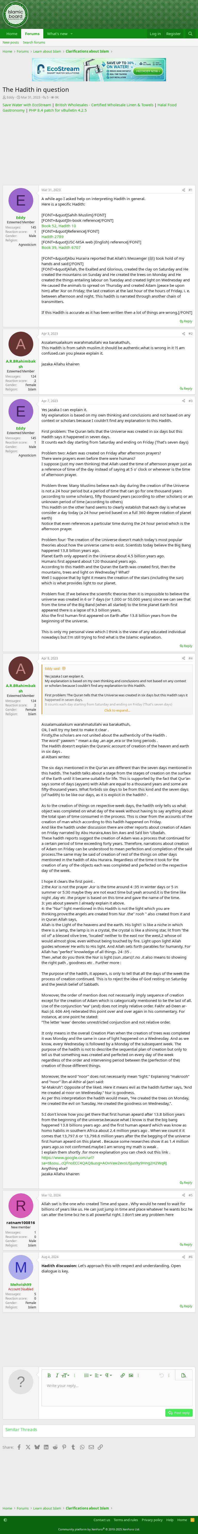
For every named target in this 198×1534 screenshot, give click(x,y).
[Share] (183, 190)
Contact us (102, 1519)
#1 (191, 190)
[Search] (190, 33)
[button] (71, 33)
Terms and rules (126, 1519)
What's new (57, 33)
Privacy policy (152, 1519)
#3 (191, 401)
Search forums (34, 42)
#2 (191, 333)
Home (11, 33)
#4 (191, 658)
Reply (188, 321)
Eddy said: (52, 668)
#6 (191, 1257)
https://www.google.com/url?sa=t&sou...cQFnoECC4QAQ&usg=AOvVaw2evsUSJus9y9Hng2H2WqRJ (104, 1160)
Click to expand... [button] (117, 710)
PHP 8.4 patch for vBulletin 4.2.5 (58, 110)
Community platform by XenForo (99, 1529)
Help (170, 1519)
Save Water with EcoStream (27, 104)
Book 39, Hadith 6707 (61, 247)
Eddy (10, 97)
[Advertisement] (99, 149)
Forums (32, 33)
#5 (191, 1195)
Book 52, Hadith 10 (59, 225)
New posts (11, 42)
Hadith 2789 (53, 236)
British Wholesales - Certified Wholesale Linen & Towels (104, 104)
